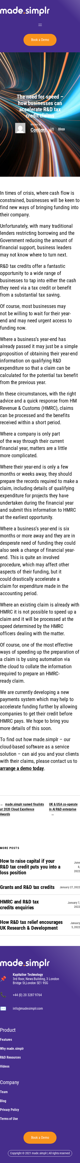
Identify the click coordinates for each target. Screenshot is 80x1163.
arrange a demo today (22, 768)
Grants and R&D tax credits (27, 887)
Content (38, 130)
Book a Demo (40, 1138)
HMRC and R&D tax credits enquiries (19, 905)
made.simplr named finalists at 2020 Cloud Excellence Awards (22, 809)
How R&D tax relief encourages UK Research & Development (31, 925)
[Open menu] (40, 24)
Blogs (61, 129)
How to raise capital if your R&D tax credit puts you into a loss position (30, 867)
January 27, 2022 (70, 887)
